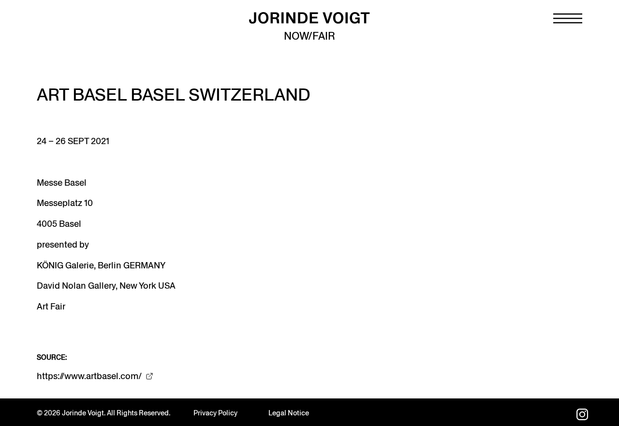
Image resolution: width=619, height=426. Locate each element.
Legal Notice (288, 413)
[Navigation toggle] (567, 18)
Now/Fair (309, 36)
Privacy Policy (215, 413)
